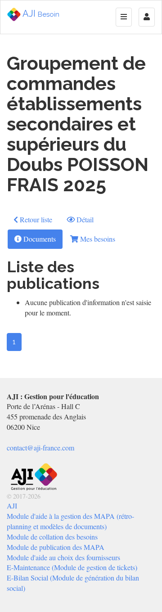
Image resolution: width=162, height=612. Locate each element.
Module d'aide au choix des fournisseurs (63, 557)
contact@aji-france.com (40, 447)
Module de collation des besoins (52, 536)
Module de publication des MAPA (55, 547)
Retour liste (35, 219)
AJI (40, 13)
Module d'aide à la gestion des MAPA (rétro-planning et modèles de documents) (70, 521)
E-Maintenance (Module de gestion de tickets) (72, 567)
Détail (84, 219)
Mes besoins (96, 238)
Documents (39, 238)
